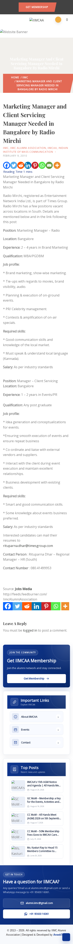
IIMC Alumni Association (28, 148)
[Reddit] (20, 165)
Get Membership (37, 7)
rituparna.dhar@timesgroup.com (28, 545)
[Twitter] (13, 165)
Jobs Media (23, 589)
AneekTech (60, 934)
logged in (30, 630)
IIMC (25, 77)
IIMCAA (52, 148)
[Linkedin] (27, 165)
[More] (57, 165)
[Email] (49, 165)
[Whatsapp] (42, 165)
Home (15, 77)
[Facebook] (6, 165)
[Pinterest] (35, 165)
